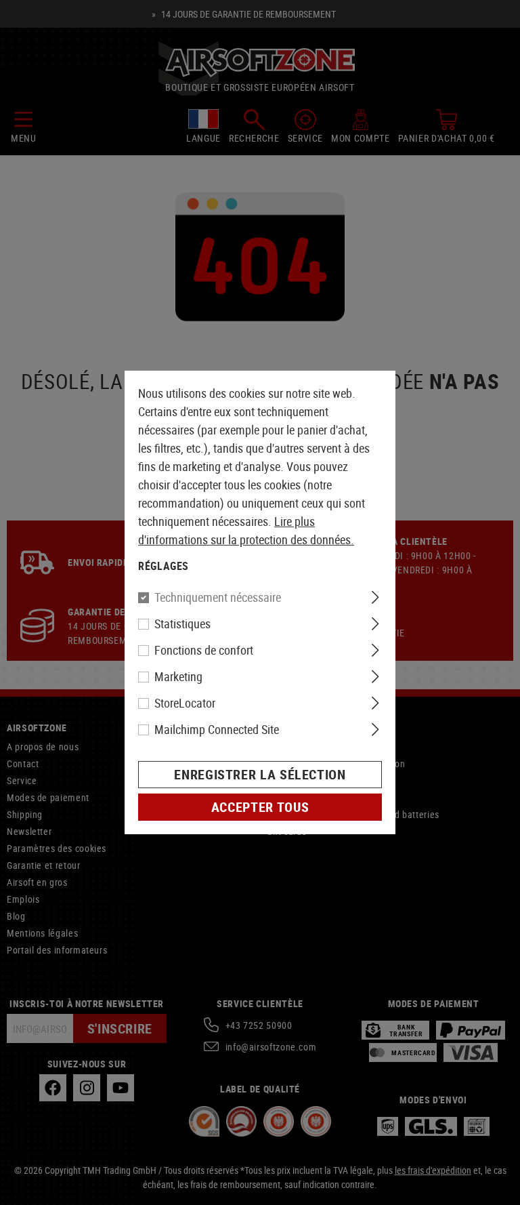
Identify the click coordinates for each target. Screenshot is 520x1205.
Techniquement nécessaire (217, 597)
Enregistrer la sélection (259, 774)
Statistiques (182, 623)
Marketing (178, 676)
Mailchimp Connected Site (216, 729)
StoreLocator (184, 703)
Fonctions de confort (203, 650)
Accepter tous (260, 807)
